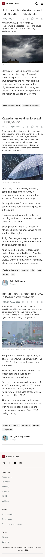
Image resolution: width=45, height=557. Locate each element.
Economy (5, 487)
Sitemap (5, 537)
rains (32, 270)
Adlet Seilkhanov (17, 281)
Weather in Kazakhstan (31, 105)
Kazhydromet (7, 430)
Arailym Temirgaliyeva (20, 437)
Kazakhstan (26, 425)
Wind (39, 270)
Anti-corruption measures (12, 524)
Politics (5, 482)
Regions (5, 274)
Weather (25, 270)
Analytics (5, 491)
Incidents (5, 501)
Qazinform (34, 145)
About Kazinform (8, 514)
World (4, 496)
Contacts (5, 542)
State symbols (7, 519)
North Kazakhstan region (11, 105)
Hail (13, 274)
